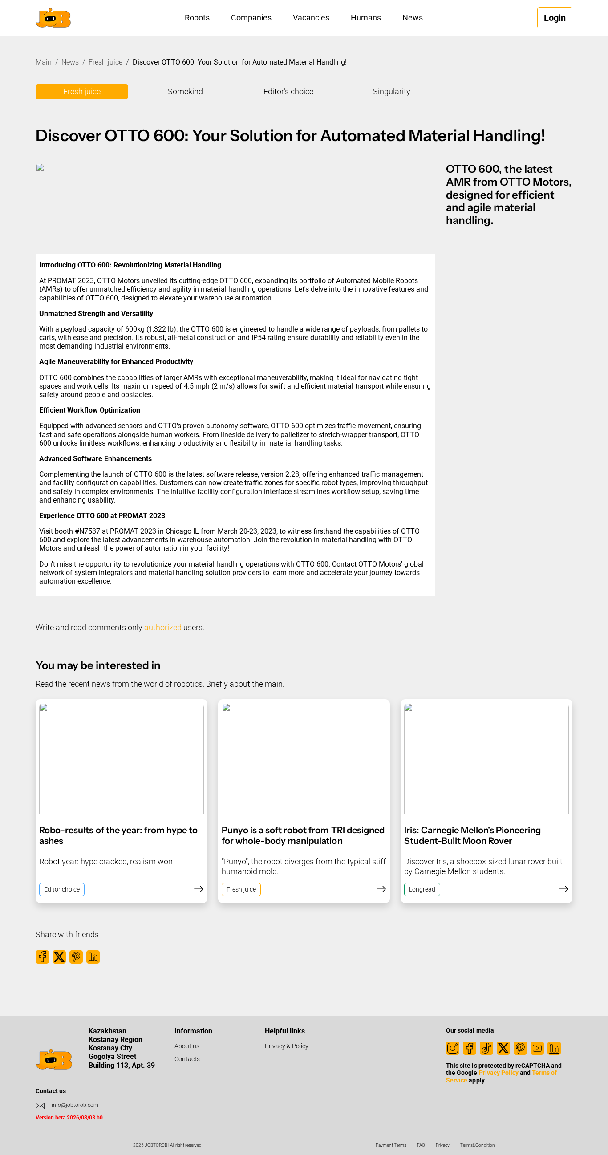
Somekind (185, 91)
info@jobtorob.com (75, 1105)
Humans (366, 17)
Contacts (187, 1058)
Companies (251, 17)
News (412, 17)
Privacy (443, 1145)
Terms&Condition (477, 1145)
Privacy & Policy (286, 1046)
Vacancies (311, 17)
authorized (163, 627)
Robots (197, 17)
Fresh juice (105, 62)
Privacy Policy (499, 1072)
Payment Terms (391, 1145)
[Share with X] (59, 957)
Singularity (391, 91)
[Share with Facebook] (42, 957)
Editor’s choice (288, 91)
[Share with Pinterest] (76, 957)
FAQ (421, 1145)
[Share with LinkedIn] (93, 957)
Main (44, 62)
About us (186, 1046)
